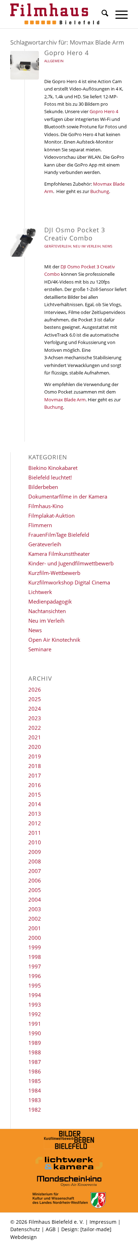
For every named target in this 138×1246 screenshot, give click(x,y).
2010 (34, 842)
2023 (34, 718)
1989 (34, 1042)
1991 (34, 1023)
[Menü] (118, 14)
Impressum (103, 1221)
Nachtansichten (47, 611)
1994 (34, 994)
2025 (34, 699)
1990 (34, 1033)
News (107, 246)
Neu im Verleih (86, 246)
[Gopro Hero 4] (24, 65)
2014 (34, 804)
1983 (34, 1100)
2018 (34, 765)
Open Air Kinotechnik (54, 639)
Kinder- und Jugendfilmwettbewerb (71, 563)
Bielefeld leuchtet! (50, 477)
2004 (34, 899)
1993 (34, 1004)
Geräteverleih (57, 246)
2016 (34, 784)
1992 (34, 1014)
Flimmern (40, 525)
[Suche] (101, 14)
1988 (34, 1052)
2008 (34, 861)
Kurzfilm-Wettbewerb (54, 572)
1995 (34, 985)
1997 (34, 966)
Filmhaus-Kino (45, 506)
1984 (34, 1090)
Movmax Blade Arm (65, 399)
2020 (34, 746)
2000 (34, 937)
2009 (34, 851)
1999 (34, 947)
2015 (34, 794)
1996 (34, 975)
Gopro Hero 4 (66, 52)
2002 (34, 918)
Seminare (39, 649)
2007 (34, 870)
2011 (34, 832)
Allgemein (54, 60)
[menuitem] (101, 14)
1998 (34, 956)
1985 (34, 1080)
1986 (34, 1071)
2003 (34, 909)
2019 (34, 756)
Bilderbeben (43, 486)
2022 (34, 727)
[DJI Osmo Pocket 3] (24, 242)
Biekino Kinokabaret (52, 467)
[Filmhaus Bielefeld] (57, 14)
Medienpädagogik (50, 601)
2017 (34, 775)
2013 (34, 813)
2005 (34, 889)
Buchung (99, 191)
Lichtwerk (40, 591)
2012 (34, 823)
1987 (34, 1061)
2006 (34, 880)
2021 (34, 737)
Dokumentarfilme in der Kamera (67, 496)
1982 (34, 1109)
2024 (34, 708)
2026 (34, 689)
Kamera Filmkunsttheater (59, 553)
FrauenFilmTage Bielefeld (58, 534)
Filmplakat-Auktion (51, 515)
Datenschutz (25, 1229)
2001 (34, 928)
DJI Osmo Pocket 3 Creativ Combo (74, 234)
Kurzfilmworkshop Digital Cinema (69, 582)
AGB (51, 1229)
